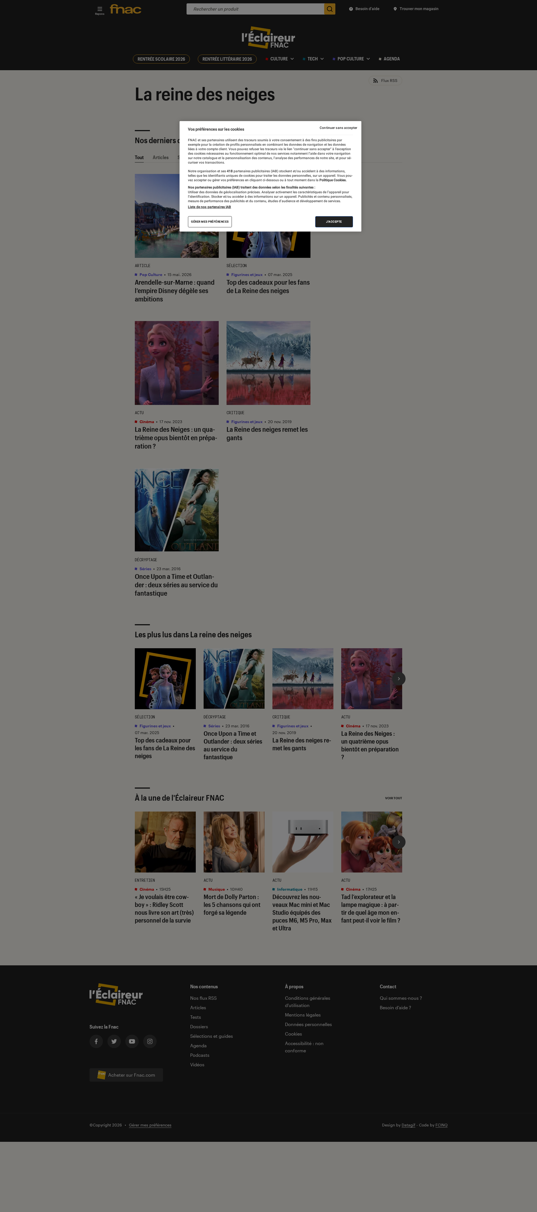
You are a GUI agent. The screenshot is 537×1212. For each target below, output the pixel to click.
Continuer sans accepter (338, 128)
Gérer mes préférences (210, 221)
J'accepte (334, 221)
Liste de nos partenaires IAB (209, 207)
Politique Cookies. (333, 180)
